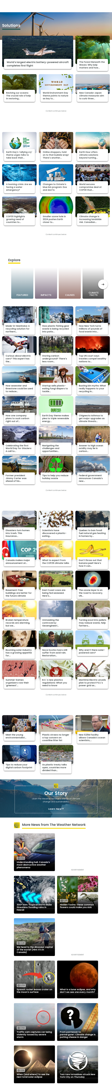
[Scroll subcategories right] (103, 284)
